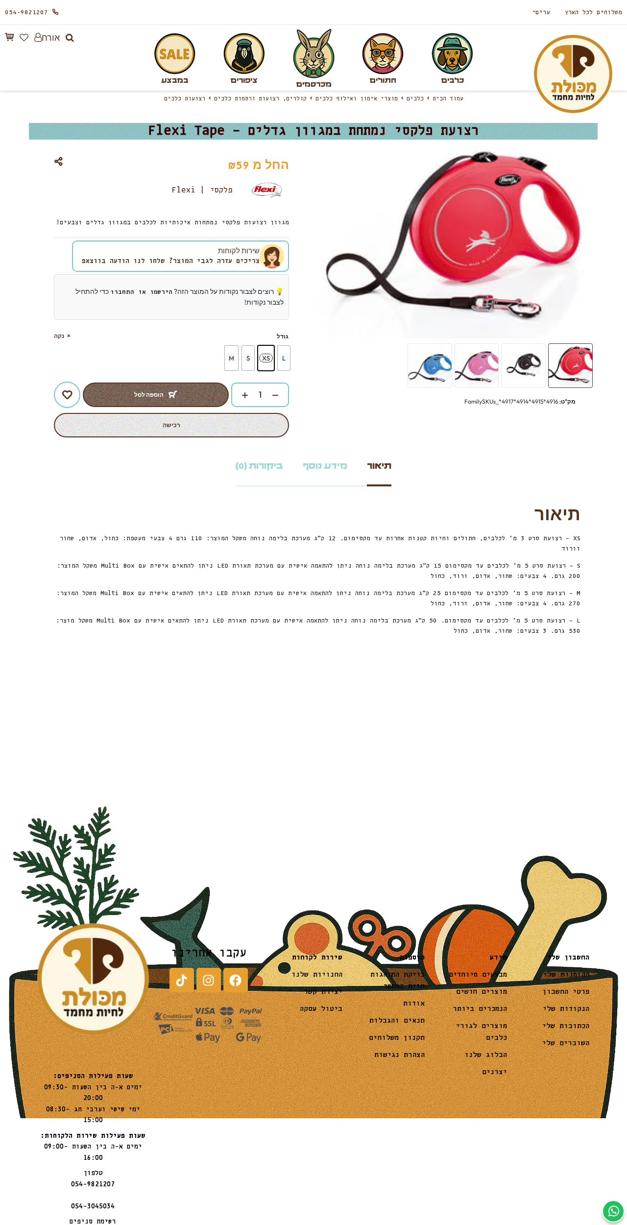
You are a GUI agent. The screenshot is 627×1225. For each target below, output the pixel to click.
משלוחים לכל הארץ (593, 12)
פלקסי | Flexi (202, 190)
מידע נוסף (325, 466)
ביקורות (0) (259, 466)
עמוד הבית (448, 99)
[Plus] (240, 395)
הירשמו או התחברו (141, 292)
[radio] (284, 358)
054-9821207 (26, 12)
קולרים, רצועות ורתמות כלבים (260, 99)
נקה (59, 335)
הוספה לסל (149, 394)
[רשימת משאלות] (24, 37)
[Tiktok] (181, 980)
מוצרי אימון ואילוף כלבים (356, 99)
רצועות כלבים (184, 99)
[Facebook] (235, 980)
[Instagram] (208, 980)
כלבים (415, 99)
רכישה (171, 425)
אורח (51, 37)
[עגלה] (9, 37)
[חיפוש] (70, 37)
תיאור (379, 466)
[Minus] (280, 395)
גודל (283, 336)
